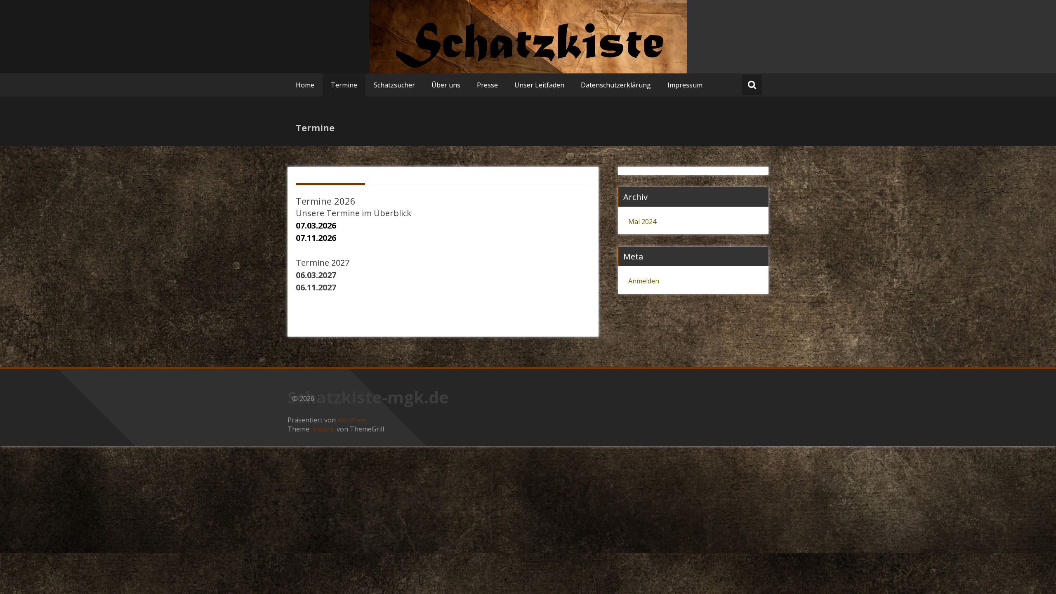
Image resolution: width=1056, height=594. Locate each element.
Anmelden (643, 280)
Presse (487, 85)
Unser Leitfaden (539, 85)
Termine (344, 85)
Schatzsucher (394, 85)
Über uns (445, 85)
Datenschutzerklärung (616, 85)
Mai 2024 (642, 221)
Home (305, 85)
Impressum (684, 85)
